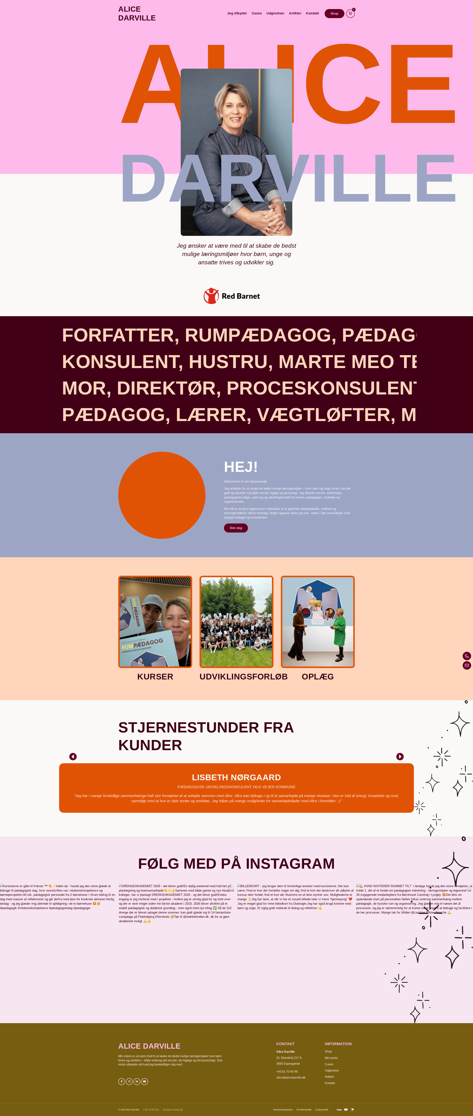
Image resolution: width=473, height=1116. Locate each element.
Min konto (331, 1058)
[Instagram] (129, 1081)
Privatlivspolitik (304, 1109)
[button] (73, 756)
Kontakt (312, 13)
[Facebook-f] (121, 1081)
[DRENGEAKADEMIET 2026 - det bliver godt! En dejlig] (177, 942)
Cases (257, 13)
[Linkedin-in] (137, 1081)
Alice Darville (149, 1046)
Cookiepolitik (321, 1109)
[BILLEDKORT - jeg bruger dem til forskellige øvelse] (295, 942)
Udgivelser (275, 13)
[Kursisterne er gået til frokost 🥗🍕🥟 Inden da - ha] (58, 942)
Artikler (295, 13)
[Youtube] (144, 1081)
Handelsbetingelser (283, 1109)
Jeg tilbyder (237, 13)
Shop (328, 1051)
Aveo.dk (179, 1109)
